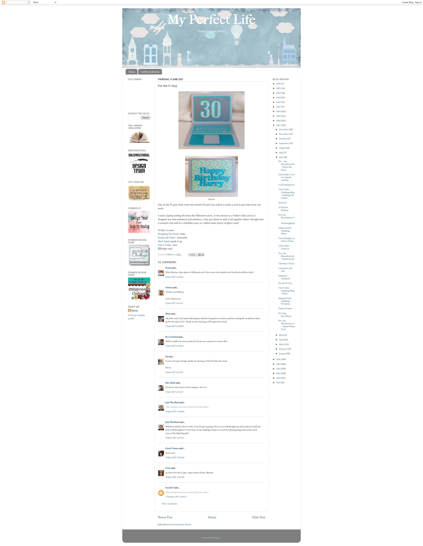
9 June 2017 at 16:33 (174, 391)
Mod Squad (164, 241)
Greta (168, 468)
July (281, 152)
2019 (278, 116)
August (282, 147)
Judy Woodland (172, 402)
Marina (134, 310)
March (282, 344)
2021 (278, 106)
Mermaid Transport (284, 277)
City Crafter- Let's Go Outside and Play (287, 177)
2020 (278, 111)
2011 (278, 382)
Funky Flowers (285, 308)
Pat (166, 356)
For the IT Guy (285, 283)
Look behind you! (287, 184)
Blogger (216, 537)
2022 (278, 102)
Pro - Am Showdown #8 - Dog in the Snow (286, 165)
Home (132, 71)
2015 (278, 364)
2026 (278, 83)
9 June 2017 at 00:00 (174, 326)
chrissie (168, 287)
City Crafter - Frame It (285, 247)
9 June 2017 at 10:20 (174, 345)
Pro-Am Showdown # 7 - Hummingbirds (287, 219)
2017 (278, 125)
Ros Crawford (171, 336)
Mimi (168, 313)
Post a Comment (169, 503)
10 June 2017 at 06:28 (174, 477)
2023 (278, 97)
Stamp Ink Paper (167, 237)
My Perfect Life (211, 19)
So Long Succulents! (285, 315)
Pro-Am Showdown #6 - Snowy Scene (286, 256)
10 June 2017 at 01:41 (174, 437)
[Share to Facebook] (199, 254)
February (283, 348)
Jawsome (283, 202)
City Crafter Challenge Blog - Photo (286, 290)
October (283, 138)
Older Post (258, 517)
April (281, 339)
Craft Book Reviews (150, 71)
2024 (278, 92)
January (282, 353)
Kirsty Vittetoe (172, 448)
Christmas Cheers (287, 263)
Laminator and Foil (285, 270)
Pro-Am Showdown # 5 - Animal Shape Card (287, 325)
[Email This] (190, 254)
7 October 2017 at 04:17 (176, 496)
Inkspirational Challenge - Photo (285, 230)
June (281, 157)
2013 (278, 373)
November (284, 134)
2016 (278, 359)
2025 (278, 88)
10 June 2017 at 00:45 (174, 411)
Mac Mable (170, 382)
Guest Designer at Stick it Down (287, 240)
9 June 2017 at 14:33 (174, 372)
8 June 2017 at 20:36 (174, 276)
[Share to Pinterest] (202, 254)
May (281, 335)
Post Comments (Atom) (180, 524)
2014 (278, 368)
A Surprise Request (283, 209)
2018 (278, 120)
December (284, 129)
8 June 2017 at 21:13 (174, 303)
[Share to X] (196, 254)
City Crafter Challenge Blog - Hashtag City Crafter (286, 194)
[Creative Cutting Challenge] (139, 264)
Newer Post (165, 517)
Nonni (168, 267)
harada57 (169, 487)
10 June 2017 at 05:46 (174, 457)
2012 (278, 378)
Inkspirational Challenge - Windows (285, 301)
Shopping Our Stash (168, 234)
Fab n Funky (165, 245)
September (284, 143)
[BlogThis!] (193, 254)
